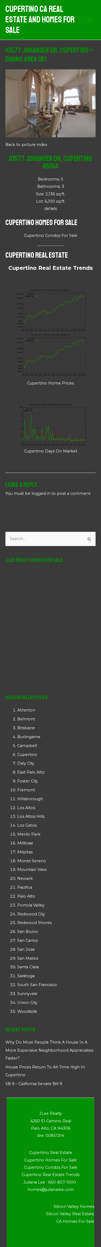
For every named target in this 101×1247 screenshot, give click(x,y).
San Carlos (27, 940)
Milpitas (25, 852)
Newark (25, 878)
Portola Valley (30, 905)
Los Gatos (27, 825)
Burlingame (28, 736)
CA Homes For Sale (75, 1221)
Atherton (26, 710)
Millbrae (25, 843)
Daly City (25, 763)
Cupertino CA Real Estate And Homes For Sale (40, 20)
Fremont (26, 790)
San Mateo (28, 958)
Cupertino (27, 754)
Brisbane (26, 727)
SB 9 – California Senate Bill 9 (33, 1083)
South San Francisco (37, 984)
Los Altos (26, 807)
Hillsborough (30, 798)
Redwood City (31, 914)
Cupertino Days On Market (50, 451)
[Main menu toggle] (90, 20)
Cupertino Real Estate (36, 255)
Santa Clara (28, 967)
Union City (27, 1002)
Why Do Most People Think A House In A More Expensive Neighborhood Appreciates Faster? (49, 1050)
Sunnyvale (27, 993)
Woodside (27, 1011)
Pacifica (24, 887)
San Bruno (27, 931)
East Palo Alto (31, 772)
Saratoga (25, 975)
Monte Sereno (31, 860)
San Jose (26, 949)
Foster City (27, 781)
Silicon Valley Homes (74, 1206)
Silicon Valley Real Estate (70, 1213)
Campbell (27, 745)
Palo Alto (26, 896)
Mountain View (32, 869)
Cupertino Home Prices (50, 383)
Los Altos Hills (30, 816)
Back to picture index (26, 144)
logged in (41, 493)
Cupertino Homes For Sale (41, 222)
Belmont (26, 719)
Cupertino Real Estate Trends (50, 268)
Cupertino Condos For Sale (50, 235)
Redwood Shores (34, 922)
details (50, 208)
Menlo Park (28, 834)
